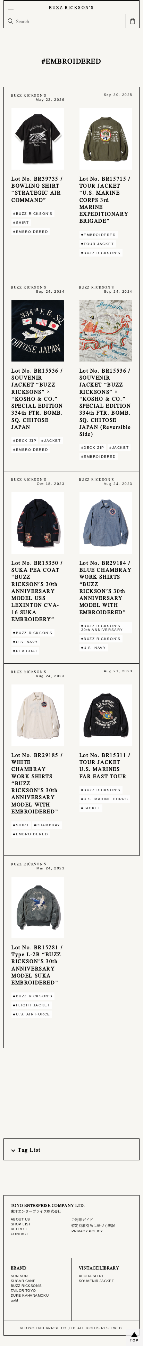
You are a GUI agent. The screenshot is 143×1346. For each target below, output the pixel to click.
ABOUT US (20, 1219)
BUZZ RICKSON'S (71, 7)
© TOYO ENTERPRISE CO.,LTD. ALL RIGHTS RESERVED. (71, 1328)
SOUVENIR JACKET (96, 1281)
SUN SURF (20, 1276)
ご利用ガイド (82, 1220)
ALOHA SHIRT (91, 1276)
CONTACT (19, 1234)
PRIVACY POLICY (87, 1231)
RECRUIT (19, 1229)
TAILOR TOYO (23, 1290)
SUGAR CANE (23, 1281)
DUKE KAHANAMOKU (30, 1295)
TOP (134, 1340)
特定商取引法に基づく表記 (93, 1225)
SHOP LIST (21, 1224)
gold (14, 1300)
